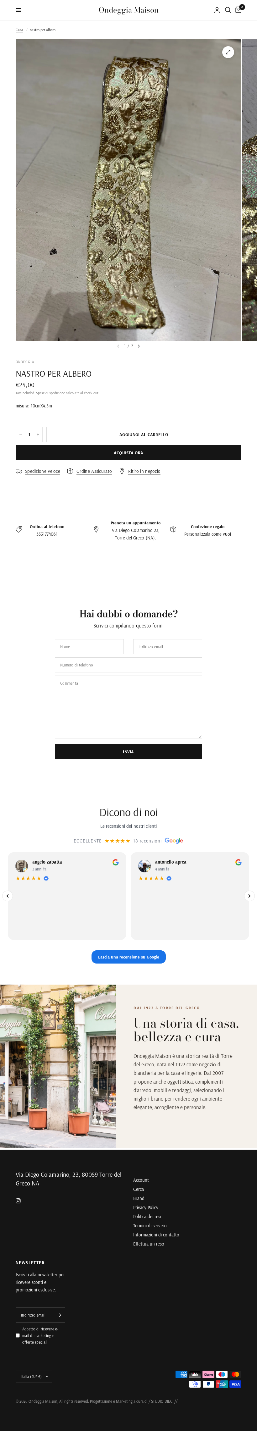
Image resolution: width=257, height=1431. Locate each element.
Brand (138, 1198)
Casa (19, 29)
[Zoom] (228, 52)
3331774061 (47, 534)
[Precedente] (7, 896)
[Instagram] (22, 1201)
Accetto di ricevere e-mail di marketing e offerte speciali (40, 1335)
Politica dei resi (147, 1216)
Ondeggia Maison (129, 10)
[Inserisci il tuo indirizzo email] (59, 1315)
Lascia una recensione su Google (128, 956)
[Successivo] (249, 896)
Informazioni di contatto (156, 1235)
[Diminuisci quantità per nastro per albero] (20, 434)
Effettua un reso (148, 1244)
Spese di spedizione (50, 392)
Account (141, 1180)
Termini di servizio (150, 1226)
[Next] (139, 346)
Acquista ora (128, 453)
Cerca (138, 1189)
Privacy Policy (145, 1207)
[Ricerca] (228, 10)
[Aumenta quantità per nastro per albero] (38, 434)
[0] (237, 10)
